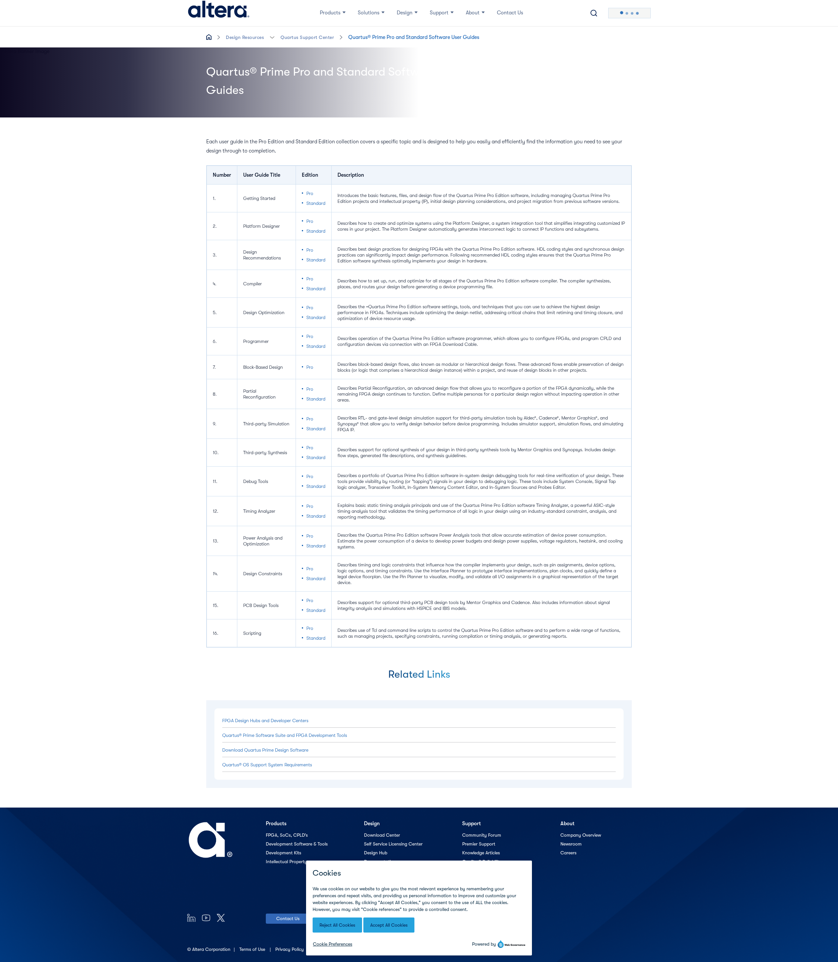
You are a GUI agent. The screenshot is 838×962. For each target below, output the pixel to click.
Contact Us (288, 918)
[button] (272, 36)
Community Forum (481, 835)
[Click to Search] (594, 13)
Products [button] (330, 13)
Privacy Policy (290, 949)
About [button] (473, 13)
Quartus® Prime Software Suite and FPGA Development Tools (284, 735)
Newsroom (571, 843)
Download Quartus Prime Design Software (265, 750)
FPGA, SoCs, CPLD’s (287, 835)
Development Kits (283, 852)
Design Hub (375, 852)
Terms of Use (252, 949)
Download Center (382, 835)
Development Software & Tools (297, 843)
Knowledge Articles (481, 852)
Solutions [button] (368, 13)
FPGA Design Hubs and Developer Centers (265, 720)
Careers (568, 852)
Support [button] (439, 13)
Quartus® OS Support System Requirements (267, 764)
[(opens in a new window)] (191, 918)
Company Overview (580, 835)
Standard (315, 203)
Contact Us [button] (510, 13)
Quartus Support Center (307, 37)
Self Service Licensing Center (393, 843)
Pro (309, 193)
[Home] (218, 13)
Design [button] (404, 13)
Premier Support (478, 843)
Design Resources (245, 37)
